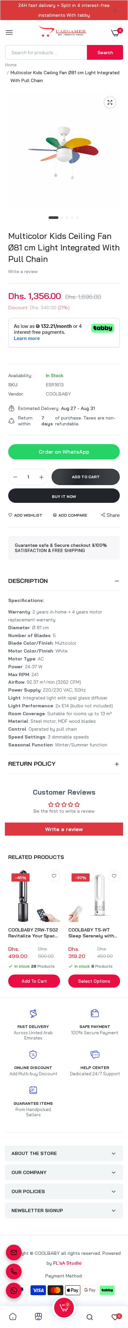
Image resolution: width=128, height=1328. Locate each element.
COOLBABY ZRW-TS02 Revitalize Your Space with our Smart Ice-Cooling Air (33, 933)
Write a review (23, 271)
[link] (54, 876)
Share (113, 515)
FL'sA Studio (67, 1263)
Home (11, 65)
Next (115, 930)
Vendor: (16, 394)
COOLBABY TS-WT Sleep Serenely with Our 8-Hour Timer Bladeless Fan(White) (92, 933)
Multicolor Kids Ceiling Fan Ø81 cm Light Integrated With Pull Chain (64, 247)
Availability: (20, 375)
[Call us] (14, 1271)
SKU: (13, 385)
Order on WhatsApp (64, 451)
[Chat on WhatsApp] (14, 1290)
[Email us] (14, 1252)
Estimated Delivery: (38, 408)
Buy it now (64, 496)
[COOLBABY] (62, 32)
